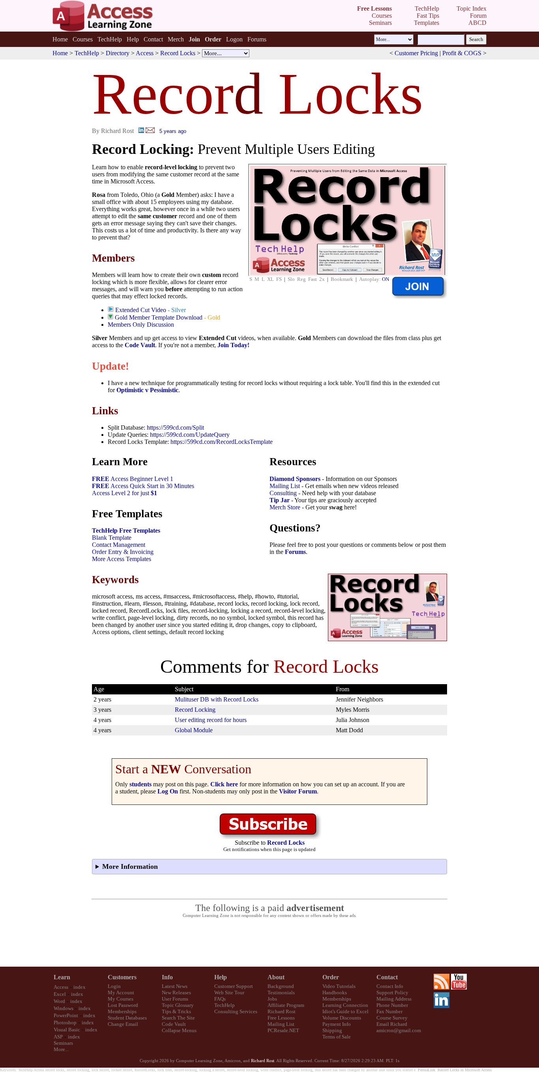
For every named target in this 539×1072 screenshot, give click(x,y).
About (276, 977)
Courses (83, 39)
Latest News (174, 986)
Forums (256, 39)
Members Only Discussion (141, 324)
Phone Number (392, 1005)
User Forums (175, 999)
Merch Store (285, 507)
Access (144, 53)
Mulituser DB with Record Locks (216, 699)
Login (114, 986)
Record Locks (177, 53)
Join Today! (233, 345)
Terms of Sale (336, 1037)
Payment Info (336, 1024)
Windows (63, 1008)
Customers (122, 977)
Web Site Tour (229, 992)
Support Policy (392, 992)
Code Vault (140, 345)
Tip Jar (280, 500)
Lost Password (123, 1005)
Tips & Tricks (176, 1011)
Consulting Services (235, 1011)
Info (167, 977)
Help (133, 39)
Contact (153, 39)
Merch (176, 39)
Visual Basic (67, 1030)
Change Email (123, 1024)
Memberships (122, 1011)
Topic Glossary (178, 1005)
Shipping (332, 1030)
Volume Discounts (341, 1018)
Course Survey (392, 1018)
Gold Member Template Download (158, 317)
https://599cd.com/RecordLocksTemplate (221, 441)
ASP (58, 1037)
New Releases (176, 992)
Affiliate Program (286, 1005)
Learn (62, 977)
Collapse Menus (179, 1030)
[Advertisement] (269, 942)
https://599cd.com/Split (175, 427)
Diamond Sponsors (295, 478)
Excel (60, 994)
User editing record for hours (211, 720)
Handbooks (334, 992)
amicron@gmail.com (398, 1030)
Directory (117, 53)
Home (60, 39)
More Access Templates (121, 559)
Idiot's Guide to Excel (345, 1011)
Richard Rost (282, 1011)
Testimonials (281, 992)
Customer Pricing (416, 53)
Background (281, 986)
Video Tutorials (339, 986)
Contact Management (118, 544)
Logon (234, 39)
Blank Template (111, 537)
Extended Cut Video (140, 310)
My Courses (120, 999)
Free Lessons (281, 1018)
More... (61, 1049)
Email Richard (391, 1024)
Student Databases (127, 1018)
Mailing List (285, 486)
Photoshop (65, 1022)
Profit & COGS (461, 53)
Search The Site (178, 1018)
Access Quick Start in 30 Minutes (143, 486)
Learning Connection (345, 1005)
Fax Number (389, 1011)
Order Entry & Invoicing (122, 551)
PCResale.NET (283, 1030)
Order (330, 977)
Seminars (63, 1043)
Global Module (194, 730)
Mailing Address (394, 999)
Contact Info (389, 986)
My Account (121, 992)
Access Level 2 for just (124, 493)
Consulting (283, 493)
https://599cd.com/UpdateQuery (190, 434)
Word (59, 1001)
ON (385, 279)
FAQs (220, 999)
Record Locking (195, 709)
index (79, 987)
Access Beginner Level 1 (132, 478)
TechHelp (109, 39)
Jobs (272, 999)
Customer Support (233, 986)
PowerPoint (66, 1015)
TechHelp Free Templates (126, 530)
